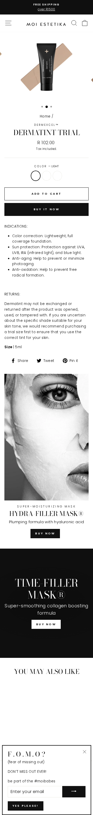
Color (46, 166)
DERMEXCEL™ (46, 125)
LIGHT (35, 175)
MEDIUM (57, 175)
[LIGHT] (14, 742)
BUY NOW (45, 533)
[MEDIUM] (26, 742)
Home (45, 116)
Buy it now (47, 209)
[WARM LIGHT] (20, 742)
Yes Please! (25, 806)
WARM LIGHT (46, 175)
